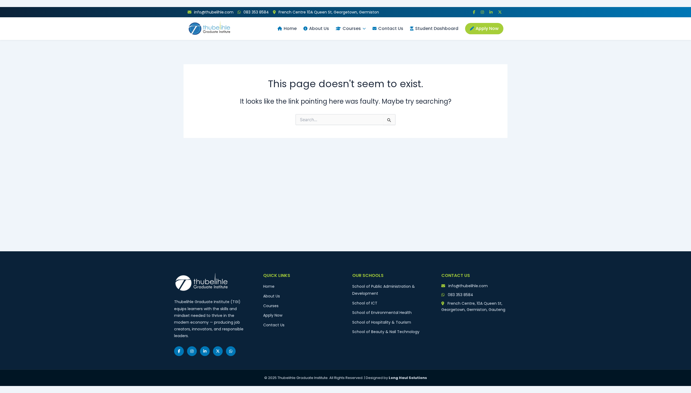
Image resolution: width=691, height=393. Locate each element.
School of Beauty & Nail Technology (385, 331)
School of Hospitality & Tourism (381, 322)
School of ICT (364, 303)
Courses (352, 28)
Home (290, 28)
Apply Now (487, 28)
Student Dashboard (436, 28)
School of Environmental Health (382, 312)
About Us (319, 28)
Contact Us (390, 28)
